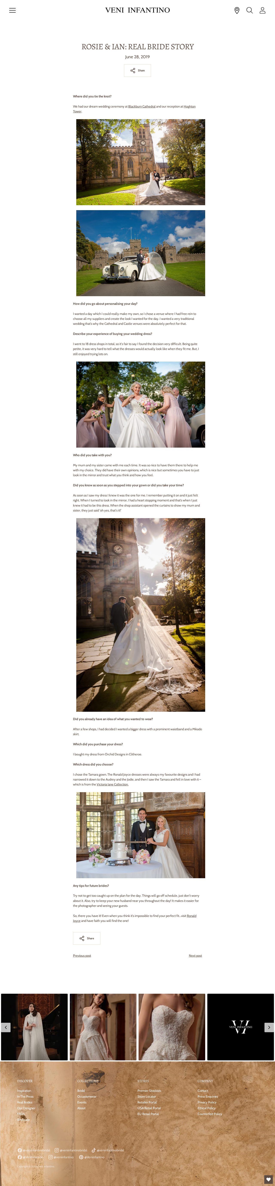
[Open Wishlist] (268, 1179)
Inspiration (24, 1091)
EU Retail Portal (148, 1114)
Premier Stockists (149, 1091)
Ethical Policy (207, 1108)
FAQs (20, 1114)
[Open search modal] (250, 10)
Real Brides (24, 1102)
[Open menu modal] (12, 10)
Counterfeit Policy (210, 1114)
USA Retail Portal (149, 1108)
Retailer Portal (147, 1102)
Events (81, 1102)
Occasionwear (86, 1096)
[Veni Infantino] (137, 10)
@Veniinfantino (94, 1157)
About (81, 1108)
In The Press (25, 1096)
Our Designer (26, 1108)
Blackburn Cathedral (142, 106)
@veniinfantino (63, 1157)
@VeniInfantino (32, 1157)
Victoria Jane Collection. (112, 784)
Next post (195, 956)
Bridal (81, 1091)
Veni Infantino (46, 1166)
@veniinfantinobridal (36, 1150)
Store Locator (147, 1096)
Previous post (82, 956)
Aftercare (23, 1120)
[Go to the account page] (263, 10)
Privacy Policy (207, 1102)
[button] (34, 1027)
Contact (203, 1091)
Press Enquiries (208, 1096)
